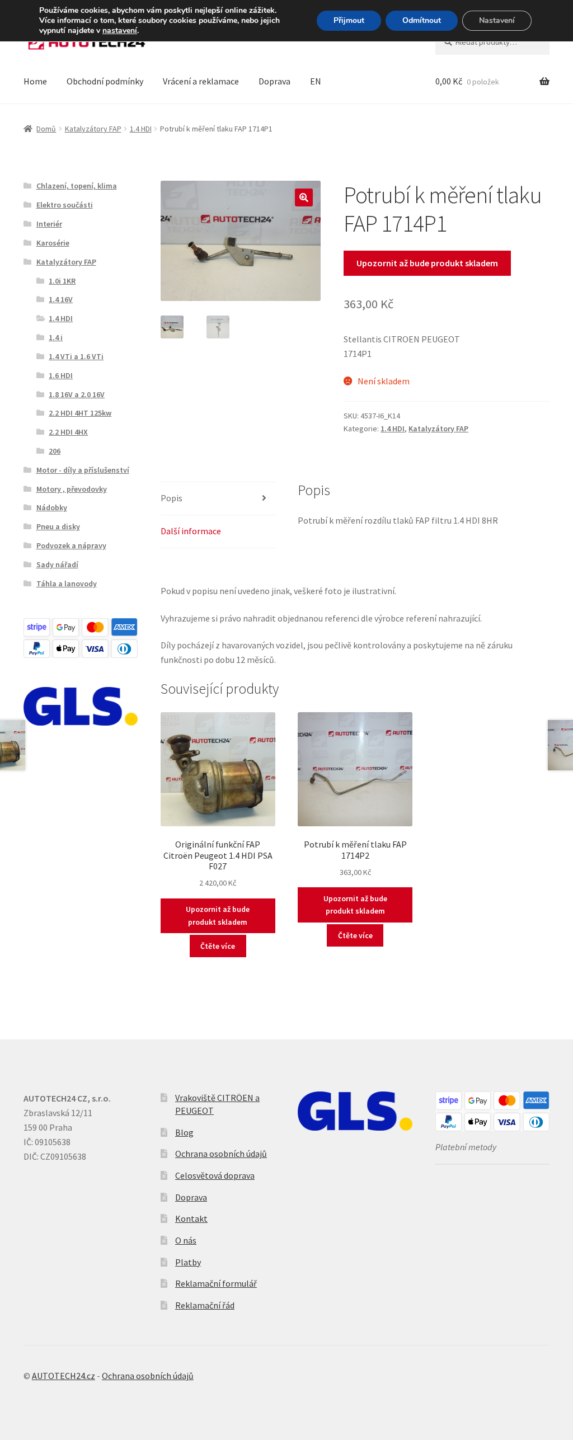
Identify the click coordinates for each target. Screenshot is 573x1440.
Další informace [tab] (191, 531)
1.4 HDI (141, 129)
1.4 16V (61, 299)
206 (54, 451)
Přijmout (349, 20)
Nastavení (497, 20)
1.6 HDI (61, 375)
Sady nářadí (57, 564)
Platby (188, 1262)
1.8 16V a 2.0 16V (77, 394)
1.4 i (56, 337)
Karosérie (52, 243)
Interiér (49, 224)
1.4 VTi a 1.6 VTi (76, 356)
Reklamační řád (204, 1305)
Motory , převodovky (71, 489)
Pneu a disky (58, 526)
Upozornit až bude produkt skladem (427, 263)
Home (35, 81)
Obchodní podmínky (105, 81)
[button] (304, 197)
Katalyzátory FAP (93, 129)
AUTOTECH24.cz (63, 1375)
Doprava (274, 81)
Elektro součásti (64, 205)
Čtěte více (217, 946)
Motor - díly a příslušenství (82, 470)
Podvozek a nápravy (71, 545)
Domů (46, 129)
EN (315, 81)
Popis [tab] (171, 497)
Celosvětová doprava (215, 1175)
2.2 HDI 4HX (68, 432)
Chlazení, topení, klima (76, 186)
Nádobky (51, 507)
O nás (185, 1240)
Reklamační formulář (216, 1283)
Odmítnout (421, 20)
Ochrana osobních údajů (221, 1153)
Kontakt (191, 1218)
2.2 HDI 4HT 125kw (80, 413)
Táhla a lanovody (66, 583)
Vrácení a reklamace (201, 81)
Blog (184, 1132)
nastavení (119, 31)
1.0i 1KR (62, 281)
